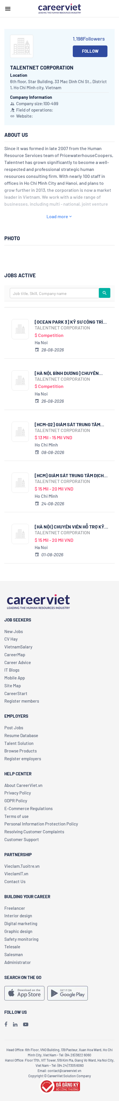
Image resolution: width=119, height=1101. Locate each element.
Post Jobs (13, 727)
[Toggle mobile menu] (7, 8)
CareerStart (15, 693)
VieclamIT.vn (16, 873)
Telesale (12, 946)
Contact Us (14, 881)
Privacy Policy (17, 792)
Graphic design (18, 931)
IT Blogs (11, 669)
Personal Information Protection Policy (41, 823)
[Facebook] (5, 1024)
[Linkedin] (15, 1024)
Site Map (12, 685)
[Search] (104, 293)
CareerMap (14, 654)
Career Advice (17, 662)
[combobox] (54, 293)
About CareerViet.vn (23, 785)
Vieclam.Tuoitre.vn (22, 866)
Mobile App (14, 677)
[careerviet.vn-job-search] (24, 993)
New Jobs (13, 631)
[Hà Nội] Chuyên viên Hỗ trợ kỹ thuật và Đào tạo (69, 526)
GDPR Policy (15, 800)
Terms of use (16, 816)
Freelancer (14, 908)
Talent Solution (19, 743)
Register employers (22, 758)
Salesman (13, 954)
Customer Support (21, 839)
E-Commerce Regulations (28, 808)
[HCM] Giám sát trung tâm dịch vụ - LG (69, 475)
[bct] (59, 1085)
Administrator (17, 962)
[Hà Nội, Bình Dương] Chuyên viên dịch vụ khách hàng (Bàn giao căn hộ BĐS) (68, 373)
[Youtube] (25, 1024)
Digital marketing (20, 923)
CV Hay (11, 638)
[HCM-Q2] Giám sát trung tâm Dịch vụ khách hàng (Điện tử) (68, 424)
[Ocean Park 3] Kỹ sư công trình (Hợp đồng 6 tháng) (72, 322)
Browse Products (20, 750)
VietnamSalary (18, 646)
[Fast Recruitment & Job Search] (59, 8)
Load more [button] (57, 216)
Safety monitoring (21, 939)
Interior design (18, 915)
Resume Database (21, 735)
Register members (21, 700)
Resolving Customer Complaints (34, 831)
